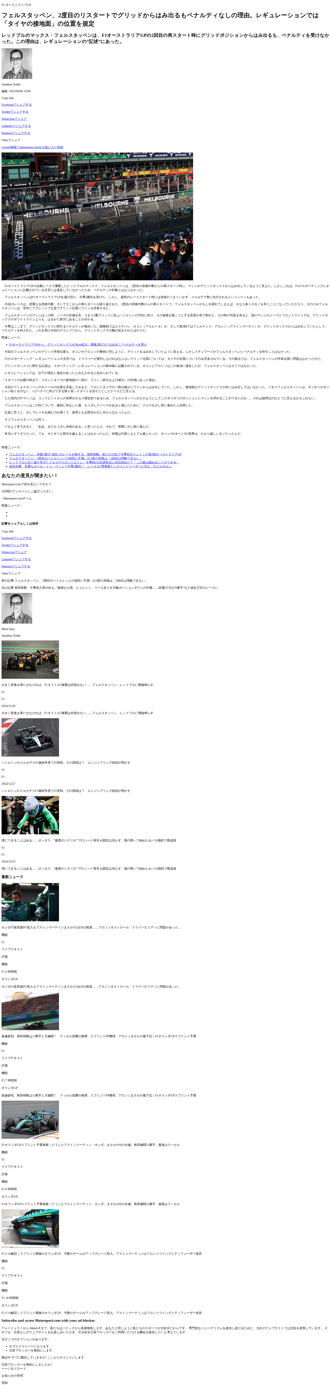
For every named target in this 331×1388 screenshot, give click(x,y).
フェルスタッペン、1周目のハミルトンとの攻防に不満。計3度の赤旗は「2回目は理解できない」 (76, 458)
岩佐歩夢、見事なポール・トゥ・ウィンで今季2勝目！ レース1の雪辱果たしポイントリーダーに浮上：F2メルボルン (90, 466)
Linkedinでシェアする (16, 126)
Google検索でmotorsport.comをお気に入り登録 (32, 147)
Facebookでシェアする (17, 104)
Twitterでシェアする (15, 111)
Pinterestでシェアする (16, 133)
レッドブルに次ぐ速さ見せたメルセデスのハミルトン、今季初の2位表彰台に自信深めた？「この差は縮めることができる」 (94, 462)
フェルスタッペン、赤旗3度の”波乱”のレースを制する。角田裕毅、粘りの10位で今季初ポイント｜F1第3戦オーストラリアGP (95, 454)
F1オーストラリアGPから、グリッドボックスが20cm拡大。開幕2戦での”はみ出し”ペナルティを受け (78, 344)
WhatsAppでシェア (14, 119)
